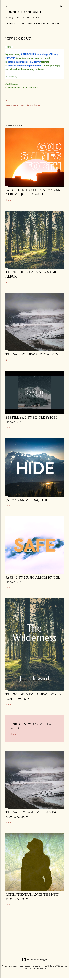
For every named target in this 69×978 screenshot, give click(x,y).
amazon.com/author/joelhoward (24, 65)
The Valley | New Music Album (32, 354)
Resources (42, 23)
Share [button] (8, 100)
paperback (21, 62)
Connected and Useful (24, 12)
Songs (29, 105)
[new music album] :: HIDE (27, 500)
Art (29, 23)
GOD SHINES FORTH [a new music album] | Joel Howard (33, 192)
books (15, 105)
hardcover (35, 62)
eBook (11, 62)
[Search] (62, 5)
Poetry (10, 23)
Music (21, 23)
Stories (36, 105)
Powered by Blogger (37, 959)
